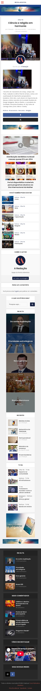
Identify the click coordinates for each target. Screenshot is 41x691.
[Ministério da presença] (13, 448)
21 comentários (20, 616)
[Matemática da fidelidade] (13, 431)
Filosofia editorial (14, 688)
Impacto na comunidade (23, 473)
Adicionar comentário (21, 31)
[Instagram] (7, 674)
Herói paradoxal (24, 438)
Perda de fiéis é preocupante (21, 613)
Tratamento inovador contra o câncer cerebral (25, 490)
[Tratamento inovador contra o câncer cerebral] (13, 489)
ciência (6, 110)
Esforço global (24, 499)
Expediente (23, 688)
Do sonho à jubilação (20, 321)
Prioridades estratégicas (20, 341)
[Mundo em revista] (13, 507)
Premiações (19, 243)
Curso (17, 199)
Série (16, 208)
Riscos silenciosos (20, 400)
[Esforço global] (13, 498)
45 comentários (20, 607)
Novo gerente (20, 361)
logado (17, 291)
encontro (22, 110)
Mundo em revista (25, 507)
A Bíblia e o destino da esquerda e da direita (22, 603)
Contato (29, 688)
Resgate (17, 226)
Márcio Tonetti (20, 326)
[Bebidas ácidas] (13, 422)
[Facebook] (12, 674)
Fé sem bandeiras (25, 455)
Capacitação (19, 217)
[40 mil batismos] (13, 481)
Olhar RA (20, 20)
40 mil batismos (24, 480)
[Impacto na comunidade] (13, 472)
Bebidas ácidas (24, 421)
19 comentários (20, 626)
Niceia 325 (21, 380)
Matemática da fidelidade (24, 430)
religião (29, 110)
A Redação (11, 29)
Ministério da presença (23, 447)
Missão (17, 235)
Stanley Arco (20, 345)
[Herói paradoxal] (13, 440)
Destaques (22, 496)
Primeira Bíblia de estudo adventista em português (22, 622)
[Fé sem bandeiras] (13, 456)
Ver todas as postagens (20, 278)
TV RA (27, 470)
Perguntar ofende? (22, 631)
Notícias (17, 197)
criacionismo (14, 110)
